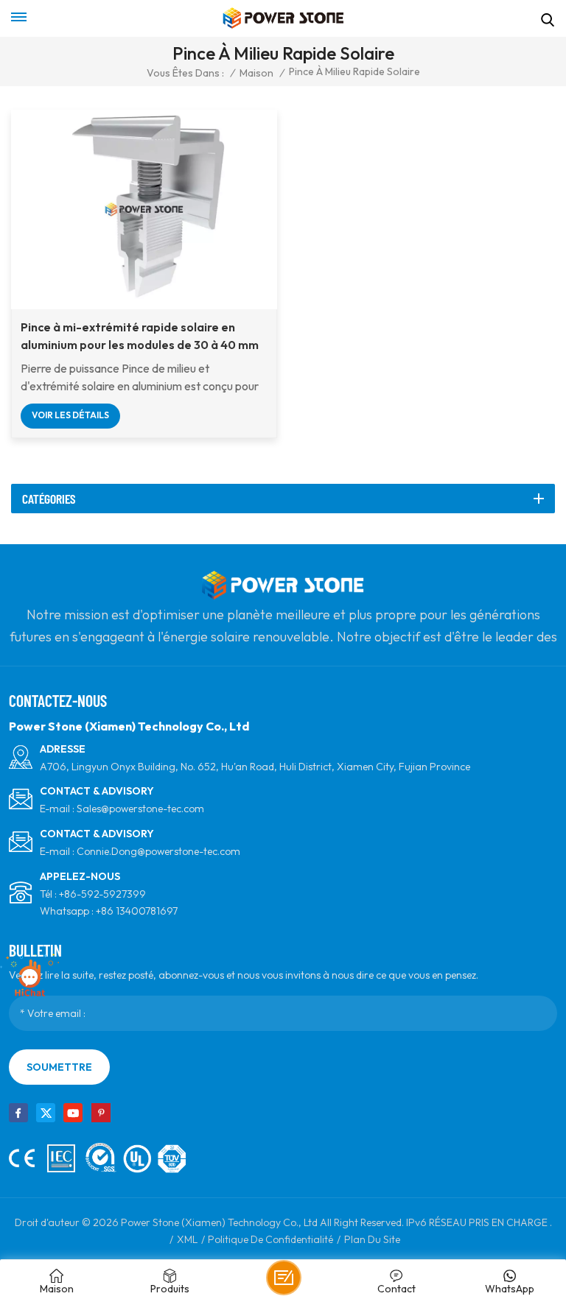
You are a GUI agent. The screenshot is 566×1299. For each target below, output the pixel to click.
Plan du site (372, 1239)
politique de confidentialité (270, 1239)
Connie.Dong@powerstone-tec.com (158, 851)
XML (187, 1239)
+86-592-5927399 (102, 894)
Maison (256, 73)
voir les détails (70, 414)
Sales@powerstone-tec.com (140, 808)
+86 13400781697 (137, 911)
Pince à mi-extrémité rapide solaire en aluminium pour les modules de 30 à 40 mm (140, 336)
